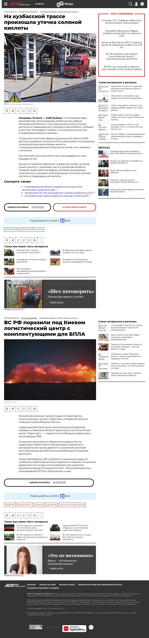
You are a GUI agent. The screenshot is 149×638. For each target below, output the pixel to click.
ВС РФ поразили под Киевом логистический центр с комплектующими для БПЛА (121, 56)
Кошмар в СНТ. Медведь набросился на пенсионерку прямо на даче (122, 21)
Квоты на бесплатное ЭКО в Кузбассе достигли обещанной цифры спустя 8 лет (121, 45)
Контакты (31, 585)
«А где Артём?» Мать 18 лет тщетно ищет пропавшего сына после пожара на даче (126, 327)
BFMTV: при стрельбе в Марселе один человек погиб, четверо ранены (121, 68)
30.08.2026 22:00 (11, 318)
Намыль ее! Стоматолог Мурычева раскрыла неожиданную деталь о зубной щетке (126, 88)
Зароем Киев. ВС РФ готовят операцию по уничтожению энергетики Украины (75, 527)
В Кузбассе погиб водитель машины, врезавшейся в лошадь (77, 260)
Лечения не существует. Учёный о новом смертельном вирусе (126, 374)
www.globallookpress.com (21, 104)
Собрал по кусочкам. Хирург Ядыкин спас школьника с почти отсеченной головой (128, 365)
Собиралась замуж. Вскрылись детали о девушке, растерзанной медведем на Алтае (126, 356)
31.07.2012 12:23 (10, 12)
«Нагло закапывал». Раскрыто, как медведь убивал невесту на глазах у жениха (127, 107)
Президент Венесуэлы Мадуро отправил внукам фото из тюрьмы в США (121, 33)
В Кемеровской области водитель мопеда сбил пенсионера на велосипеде (52, 188)
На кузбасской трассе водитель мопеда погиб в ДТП (56, 196)
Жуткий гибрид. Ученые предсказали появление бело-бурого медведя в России (128, 136)
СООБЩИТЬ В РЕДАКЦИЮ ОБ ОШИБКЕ (43, 588)
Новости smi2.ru (13, 309)
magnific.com (10, 402)
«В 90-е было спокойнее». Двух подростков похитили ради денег (126, 97)
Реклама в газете (67, 585)
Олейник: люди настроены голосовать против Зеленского (124, 181)
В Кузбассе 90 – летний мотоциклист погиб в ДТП (28, 251)
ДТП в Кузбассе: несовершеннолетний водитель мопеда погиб (31, 271)
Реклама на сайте (47, 585)
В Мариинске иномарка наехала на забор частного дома (77, 251)
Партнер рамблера (52, 627)
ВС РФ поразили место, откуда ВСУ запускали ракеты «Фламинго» (77, 537)
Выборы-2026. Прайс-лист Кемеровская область (100, 585)
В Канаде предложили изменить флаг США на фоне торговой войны (126, 152)
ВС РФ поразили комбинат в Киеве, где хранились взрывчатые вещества (32, 537)
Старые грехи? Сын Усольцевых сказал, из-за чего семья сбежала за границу (127, 117)
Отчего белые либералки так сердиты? (123, 171)
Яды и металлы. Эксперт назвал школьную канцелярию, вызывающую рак (125, 337)
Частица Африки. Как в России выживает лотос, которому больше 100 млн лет (127, 126)
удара (81, 459)
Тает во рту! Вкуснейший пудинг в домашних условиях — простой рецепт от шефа (126, 346)
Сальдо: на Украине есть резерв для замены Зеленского (126, 162)
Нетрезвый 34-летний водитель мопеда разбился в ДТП (59, 193)
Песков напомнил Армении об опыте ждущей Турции (127, 191)
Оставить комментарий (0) (75, 207)
